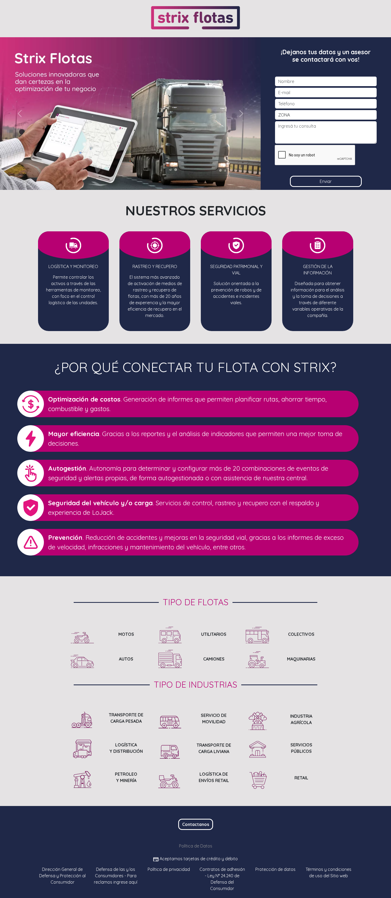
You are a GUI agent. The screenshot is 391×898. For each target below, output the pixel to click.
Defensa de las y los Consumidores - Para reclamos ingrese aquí (115, 876)
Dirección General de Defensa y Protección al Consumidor (62, 876)
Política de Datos (195, 846)
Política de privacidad (169, 869)
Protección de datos (275, 869)
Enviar (326, 181)
